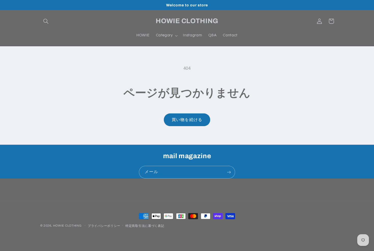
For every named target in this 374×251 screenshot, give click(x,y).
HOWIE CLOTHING (67, 225)
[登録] (229, 172)
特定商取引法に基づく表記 (144, 226)
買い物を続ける (187, 120)
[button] (46, 21)
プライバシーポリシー (104, 226)
